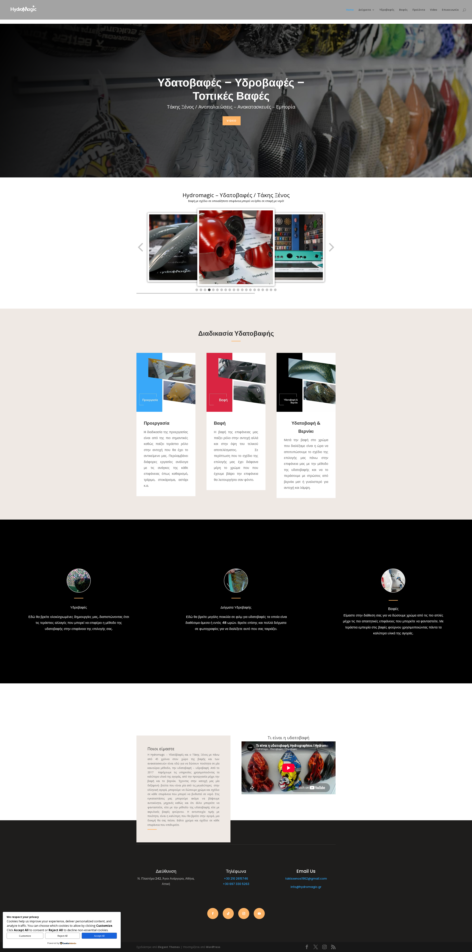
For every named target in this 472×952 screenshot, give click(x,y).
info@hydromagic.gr (306, 887)
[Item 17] (262, 290)
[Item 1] (196, 290)
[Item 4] (209, 290)
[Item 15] (254, 290)
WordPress (213, 947)
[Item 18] (267, 290)
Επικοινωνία (450, 9)
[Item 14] (250, 290)
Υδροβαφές (386, 9)
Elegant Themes (169, 947)
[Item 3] (205, 290)
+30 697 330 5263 (236, 884)
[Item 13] (246, 290)
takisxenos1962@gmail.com (306, 878)
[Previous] (140, 247)
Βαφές (403, 9)
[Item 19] (271, 290)
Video (433, 9)
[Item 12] (242, 290)
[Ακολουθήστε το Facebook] (212, 913)
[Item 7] (221, 290)
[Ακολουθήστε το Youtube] (259, 913)
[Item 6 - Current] (217, 290)
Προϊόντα (418, 9)
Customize (25, 935)
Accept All (99, 935)
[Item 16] (258, 290)
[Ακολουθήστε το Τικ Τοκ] (228, 913)
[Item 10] (234, 290)
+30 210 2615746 (236, 878)
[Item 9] (229, 290)
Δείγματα (364, 9)
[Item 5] (213, 290)
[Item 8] (225, 290)
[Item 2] (201, 290)
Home (350, 9)
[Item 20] (275, 290)
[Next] (331, 247)
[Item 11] (238, 290)
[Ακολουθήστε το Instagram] (243, 913)
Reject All (62, 935)
